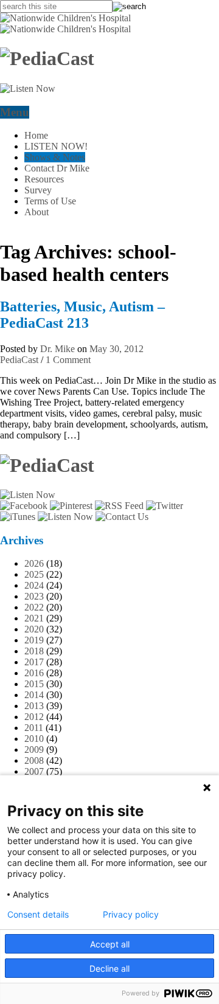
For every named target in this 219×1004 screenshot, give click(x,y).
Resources (44, 179)
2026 (34, 563)
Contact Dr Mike (56, 168)
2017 (34, 662)
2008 (34, 760)
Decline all (109, 968)
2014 (34, 695)
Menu (14, 112)
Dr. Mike (57, 349)
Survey (38, 190)
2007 (34, 771)
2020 (34, 629)
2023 (34, 596)
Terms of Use (50, 201)
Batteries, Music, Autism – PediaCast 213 (82, 315)
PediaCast (19, 360)
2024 (34, 585)
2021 (34, 618)
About (36, 212)
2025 (34, 574)
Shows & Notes (54, 157)
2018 (34, 651)
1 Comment (68, 360)
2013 (34, 706)
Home (36, 135)
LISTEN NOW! (56, 146)
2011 (33, 727)
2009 (34, 749)
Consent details (38, 914)
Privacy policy (131, 914)
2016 (34, 673)
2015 (34, 684)
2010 (34, 738)
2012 (34, 716)
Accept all (110, 944)
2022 (34, 607)
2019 (34, 640)
